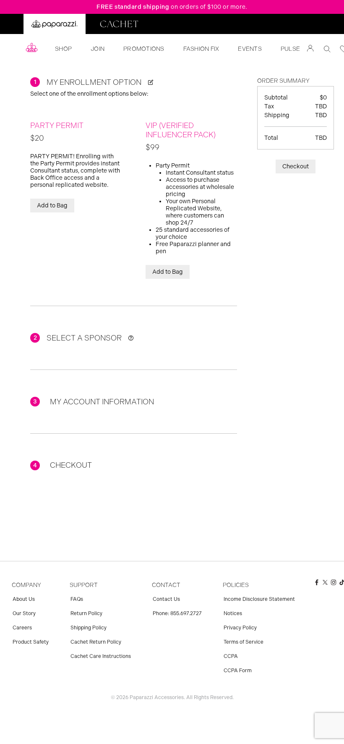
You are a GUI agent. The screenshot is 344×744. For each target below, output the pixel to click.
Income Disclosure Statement (259, 599)
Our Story (24, 613)
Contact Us (166, 599)
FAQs (76, 599)
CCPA (231, 656)
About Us (24, 599)
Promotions (143, 48)
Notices (233, 613)
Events (250, 48)
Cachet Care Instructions (100, 656)
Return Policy (86, 613)
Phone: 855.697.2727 (177, 613)
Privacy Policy (240, 628)
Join (97, 48)
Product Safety (31, 642)
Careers (22, 628)
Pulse (290, 48)
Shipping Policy (88, 628)
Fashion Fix (201, 48)
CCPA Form (238, 670)
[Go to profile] (310, 49)
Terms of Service (243, 642)
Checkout (295, 166)
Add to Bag (52, 205)
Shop (63, 48)
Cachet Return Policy (95, 642)
